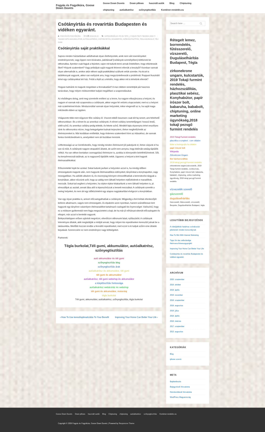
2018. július (174, 311)
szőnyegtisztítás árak (109, 266)
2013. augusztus (176, 332)
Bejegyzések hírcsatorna (180, 387)
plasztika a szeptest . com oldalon (185, 140)
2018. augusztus (176, 305)
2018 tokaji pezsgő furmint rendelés (186, 162)
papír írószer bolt (177, 148)
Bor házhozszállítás (179, 159)
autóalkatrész (127, 10)
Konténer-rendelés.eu (172, 10)
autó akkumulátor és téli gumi (109, 258)
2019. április (175, 290)
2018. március (175, 321)
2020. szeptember (177, 279)
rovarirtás (117, 39)
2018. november (176, 295)
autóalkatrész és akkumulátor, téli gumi (109, 271)
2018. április (175, 316)
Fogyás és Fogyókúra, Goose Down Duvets (75, 7)
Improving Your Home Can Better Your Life (187, 249)
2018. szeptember (177, 300)
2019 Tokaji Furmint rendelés (183, 137)
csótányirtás (104, 39)
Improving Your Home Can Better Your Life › (136, 317)
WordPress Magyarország (180, 397)
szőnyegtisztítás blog (109, 262)
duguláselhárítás (180, 198)
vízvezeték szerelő (181, 189)
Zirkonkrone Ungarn (179, 155)
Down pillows (137, 3)
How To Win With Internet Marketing (184, 235)
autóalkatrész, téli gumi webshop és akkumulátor (109, 279)
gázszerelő (176, 193)
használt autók (156, 3)
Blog (171, 3)
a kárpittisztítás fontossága (109, 283)
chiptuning (108, 10)
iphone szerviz (175, 359)
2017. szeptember (177, 326)
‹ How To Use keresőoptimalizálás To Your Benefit (84, 317)
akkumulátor (76, 39)
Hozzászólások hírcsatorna (181, 392)
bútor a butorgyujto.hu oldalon (183, 144)
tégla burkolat (109, 295)
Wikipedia (174, 151)
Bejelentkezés (175, 382)
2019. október (175, 285)
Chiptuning (185, 3)
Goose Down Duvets (113, 3)
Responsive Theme (126, 423)
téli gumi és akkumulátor (109, 275)
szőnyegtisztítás (147, 10)
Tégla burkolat (147, 39)
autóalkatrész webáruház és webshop (109, 287)
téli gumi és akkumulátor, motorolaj (109, 291)
